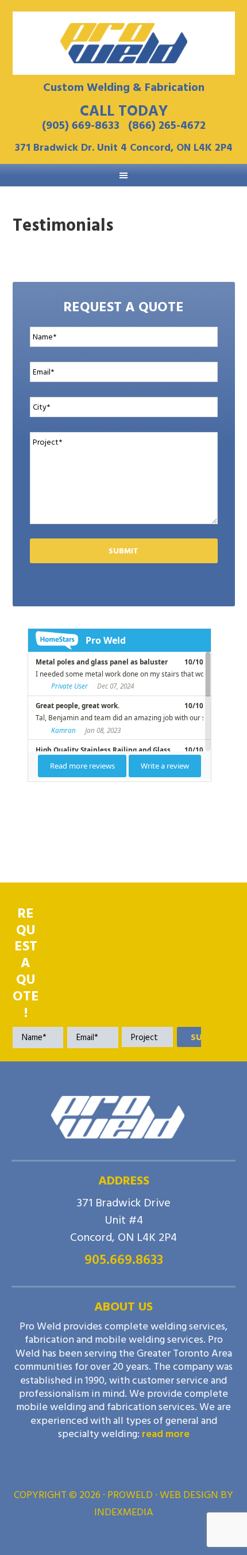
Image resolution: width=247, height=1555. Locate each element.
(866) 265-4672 (167, 125)
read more (166, 1434)
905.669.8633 (123, 1259)
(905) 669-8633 (80, 125)
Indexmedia (123, 1512)
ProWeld (123, 43)
